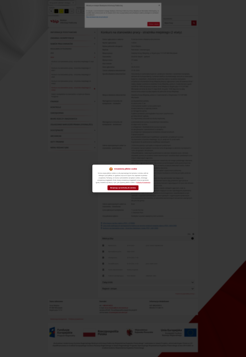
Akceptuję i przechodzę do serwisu (123, 188)
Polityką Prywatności (143, 182)
